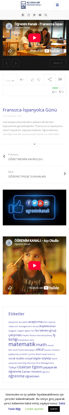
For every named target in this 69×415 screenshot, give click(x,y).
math (41, 344)
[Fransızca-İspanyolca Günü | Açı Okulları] (33, 4)
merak (50, 345)
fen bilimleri (42, 330)
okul (39, 349)
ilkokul (33, 335)
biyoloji (51, 322)
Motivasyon (30, 350)
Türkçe (12, 367)
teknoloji (30, 363)
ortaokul (55, 350)
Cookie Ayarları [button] (34, 409)
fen (33, 330)
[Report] (60, 79)
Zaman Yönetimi (32, 371)
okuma (47, 350)
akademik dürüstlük (18, 322)
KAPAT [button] (54, 409)
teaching (22, 363)
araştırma (35, 322)
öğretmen (32, 376)
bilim (45, 322)
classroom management (20, 326)
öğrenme (16, 376)
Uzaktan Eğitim (30, 367)
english (20, 330)
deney (35, 326)
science (51, 354)
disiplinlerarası (47, 326)
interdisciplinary (44, 335)
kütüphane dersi (26, 340)
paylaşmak (13, 354)
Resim (39, 354)
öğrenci (46, 372)
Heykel (25, 335)
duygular (12, 330)
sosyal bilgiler (33, 358)
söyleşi (46, 358)
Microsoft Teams (16, 350)
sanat (44, 354)
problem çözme (27, 354)
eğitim (27, 330)
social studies (16, 358)
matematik (22, 344)
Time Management (45, 363)
